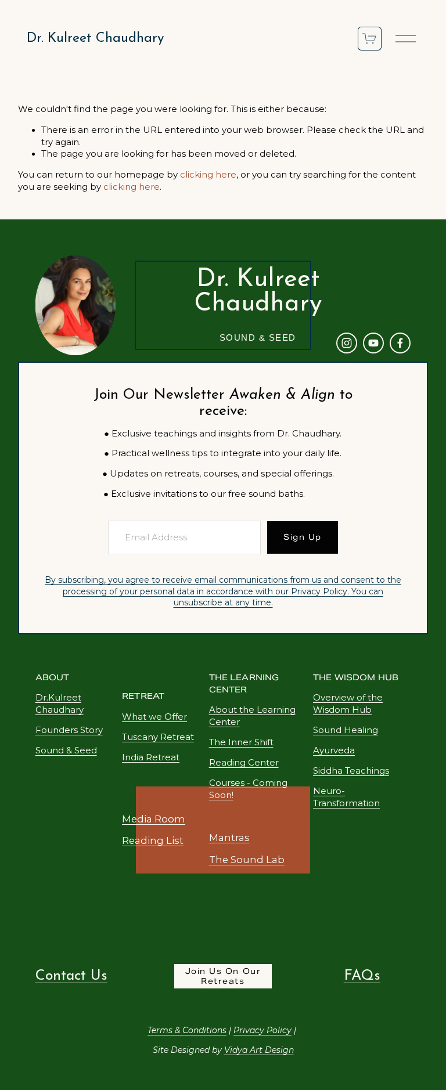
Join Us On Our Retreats (223, 976)
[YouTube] (373, 343)
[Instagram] (346, 343)
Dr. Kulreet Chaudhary (95, 38)
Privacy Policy (319, 591)
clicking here (208, 174)
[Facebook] (400, 343)
